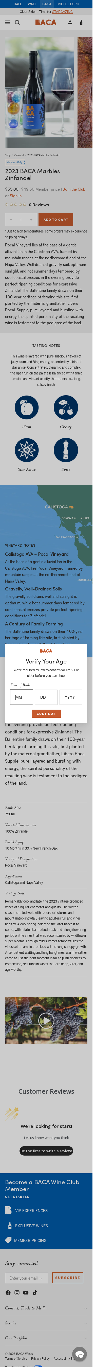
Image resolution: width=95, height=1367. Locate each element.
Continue (46, 714)
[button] (79, 1354)
